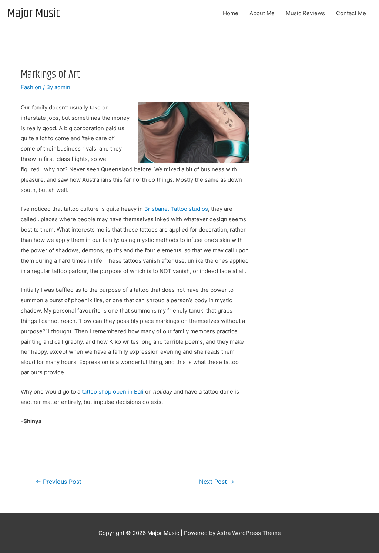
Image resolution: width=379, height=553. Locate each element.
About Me (262, 13)
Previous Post (58, 481)
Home (230, 13)
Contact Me (351, 13)
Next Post (216, 481)
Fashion (31, 87)
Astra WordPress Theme (249, 532)
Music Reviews (305, 13)
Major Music (34, 13)
